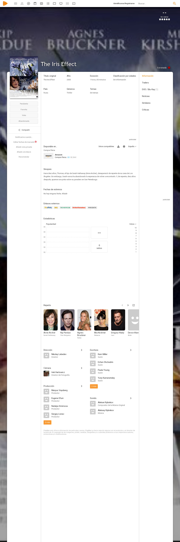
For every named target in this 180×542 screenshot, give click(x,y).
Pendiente (24, 104)
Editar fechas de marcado (25, 142)
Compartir (25, 130)
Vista (24, 115)
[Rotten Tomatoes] (79, 209)
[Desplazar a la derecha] (128, 305)
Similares (146, 103)
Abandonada (24, 121)
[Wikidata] (92, 209)
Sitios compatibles (106, 146)
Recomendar (24, 157)
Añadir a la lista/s (24, 152)
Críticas (145, 109)
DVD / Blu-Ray (150, 89)
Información (147, 76)
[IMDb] (56, 209)
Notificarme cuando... (24, 137)
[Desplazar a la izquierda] (122, 305)
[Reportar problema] (118, 146)
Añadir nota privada (24, 147)
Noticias (146, 96)
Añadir (64, 194)
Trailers (145, 82)
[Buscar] (174, 3)
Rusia (46, 93)
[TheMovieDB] (65, 209)
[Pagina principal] (5, 5)
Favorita (24, 109)
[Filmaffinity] (49, 209)
